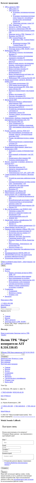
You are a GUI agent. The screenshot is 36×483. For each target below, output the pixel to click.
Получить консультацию (9, 364)
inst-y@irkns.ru (6, 396)
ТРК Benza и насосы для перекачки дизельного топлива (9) (21, 57)
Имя (4, 439)
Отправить (5, 468)
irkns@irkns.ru (5, 305)
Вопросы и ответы (15, 293)
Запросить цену (6, 358)
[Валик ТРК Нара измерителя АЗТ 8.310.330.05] (17, 352)
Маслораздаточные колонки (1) (19, 47)
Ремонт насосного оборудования (20, 276)
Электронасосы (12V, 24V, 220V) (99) (21, 172)
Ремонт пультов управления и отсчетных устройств (19, 286)
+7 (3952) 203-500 (7, 303)
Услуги (7, 271)
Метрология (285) (11, 100)
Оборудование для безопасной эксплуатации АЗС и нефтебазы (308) (17, 193)
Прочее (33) (13, 207)
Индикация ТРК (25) (16, 121)
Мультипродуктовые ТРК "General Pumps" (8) (21, 44)
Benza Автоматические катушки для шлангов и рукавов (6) (21, 75)
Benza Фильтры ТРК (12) (17, 67)
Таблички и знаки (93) (16, 211)
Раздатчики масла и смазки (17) (19, 233)
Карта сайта (9, 382)
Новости (8, 375)
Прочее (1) (12, 223)
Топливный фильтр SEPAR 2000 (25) (17, 253)
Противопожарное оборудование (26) (21, 205)
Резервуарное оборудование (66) (20, 158)
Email (4, 445)
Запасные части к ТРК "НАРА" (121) (21, 49)
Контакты (8, 296)
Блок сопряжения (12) (16, 123)
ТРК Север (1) (13, 9)
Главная (7, 269)
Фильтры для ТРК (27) (16, 36)
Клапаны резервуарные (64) (18, 160)
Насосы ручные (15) (15, 247)
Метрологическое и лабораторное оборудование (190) (20, 102)
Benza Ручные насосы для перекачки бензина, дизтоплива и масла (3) (21, 64)
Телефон (5, 449)
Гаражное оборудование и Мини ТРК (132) (19, 229)
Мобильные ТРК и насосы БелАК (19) (22, 78)
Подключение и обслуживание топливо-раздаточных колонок (19, 283)
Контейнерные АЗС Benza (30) (15, 191)
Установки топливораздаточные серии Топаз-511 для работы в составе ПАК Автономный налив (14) (24, 18)
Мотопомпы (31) (14, 171)
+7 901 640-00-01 (19, 406)
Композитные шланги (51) (18, 145)
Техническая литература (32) (14, 258)
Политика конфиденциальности (24, 416)
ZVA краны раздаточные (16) (19, 83)
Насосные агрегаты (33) (17, 167)
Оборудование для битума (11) (15, 227)
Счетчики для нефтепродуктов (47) (21, 105)
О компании (9, 289)
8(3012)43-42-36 (18, 392)
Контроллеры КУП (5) (16, 107)
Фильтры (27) (13, 189)
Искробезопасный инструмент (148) (21, 200)
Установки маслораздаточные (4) (20, 231)
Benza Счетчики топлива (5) (18, 69)
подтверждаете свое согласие (24, 479)
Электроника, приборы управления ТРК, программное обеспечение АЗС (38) (21, 127)
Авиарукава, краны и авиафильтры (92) (18, 220)
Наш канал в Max (7, 300)
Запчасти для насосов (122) (18, 169)
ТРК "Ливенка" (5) (15, 25)
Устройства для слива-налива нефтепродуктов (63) (19, 186)
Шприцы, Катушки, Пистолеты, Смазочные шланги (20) (20, 237)
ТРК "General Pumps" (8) (17, 38)
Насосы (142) (13, 165)
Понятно (4, 472)
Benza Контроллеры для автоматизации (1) (17, 71)
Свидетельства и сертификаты (15, 378)
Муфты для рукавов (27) (17, 94)
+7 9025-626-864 (6, 392)
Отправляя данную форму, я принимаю (17, 462)
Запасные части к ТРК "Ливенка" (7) (21, 34)
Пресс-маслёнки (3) (15, 234)
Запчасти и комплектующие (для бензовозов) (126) (20, 213)
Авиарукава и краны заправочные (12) (22, 225)
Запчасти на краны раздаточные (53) (21, 98)
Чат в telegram (5, 362)
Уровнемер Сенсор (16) (17, 112)
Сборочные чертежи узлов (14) (23, 23)
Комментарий (7, 453)
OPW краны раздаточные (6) (18, 85)
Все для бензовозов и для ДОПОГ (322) (18, 209)
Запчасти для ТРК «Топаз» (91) (19, 27)
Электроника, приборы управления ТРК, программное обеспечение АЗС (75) (19, 119)
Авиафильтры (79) (15, 222)
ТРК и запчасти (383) (12, 7)
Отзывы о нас (13, 294)
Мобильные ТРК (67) (12, 50)
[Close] (1, 470)
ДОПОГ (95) (13, 218)
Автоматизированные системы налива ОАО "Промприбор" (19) (22, 182)
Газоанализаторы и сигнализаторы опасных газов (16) (20, 202)
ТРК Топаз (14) (14, 10)
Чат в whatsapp (6, 360)
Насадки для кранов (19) (17, 96)
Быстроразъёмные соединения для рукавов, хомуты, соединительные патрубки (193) (20, 134)
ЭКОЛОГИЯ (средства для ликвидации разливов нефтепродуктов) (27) (18, 255)
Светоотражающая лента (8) (18, 216)
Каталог (3, 307)
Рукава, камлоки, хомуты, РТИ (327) (17, 131)
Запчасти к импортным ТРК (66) (20, 29)
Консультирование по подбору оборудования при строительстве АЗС (22, 279)
